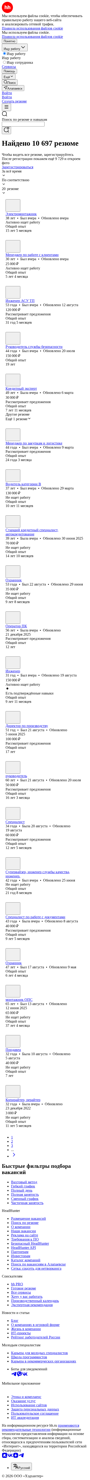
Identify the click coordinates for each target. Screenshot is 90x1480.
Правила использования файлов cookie (32, 37)
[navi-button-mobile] (6, 107)
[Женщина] (13, 380)
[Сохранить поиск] (6, 130)
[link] (10, 82)
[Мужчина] (13, 205)
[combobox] (23, 124)
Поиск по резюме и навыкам (24, 119)
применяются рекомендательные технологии (40, 1427)
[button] (7, 93)
